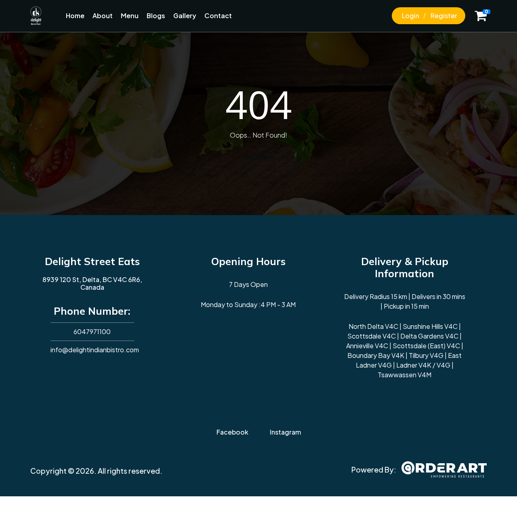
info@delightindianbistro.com (94, 349)
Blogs (156, 15)
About (102, 15)
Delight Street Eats (92, 261)
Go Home (258, 156)
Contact (218, 15)
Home (75, 15)
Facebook (232, 432)
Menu (130, 15)
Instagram (285, 432)
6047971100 (92, 331)
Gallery (184, 15)
